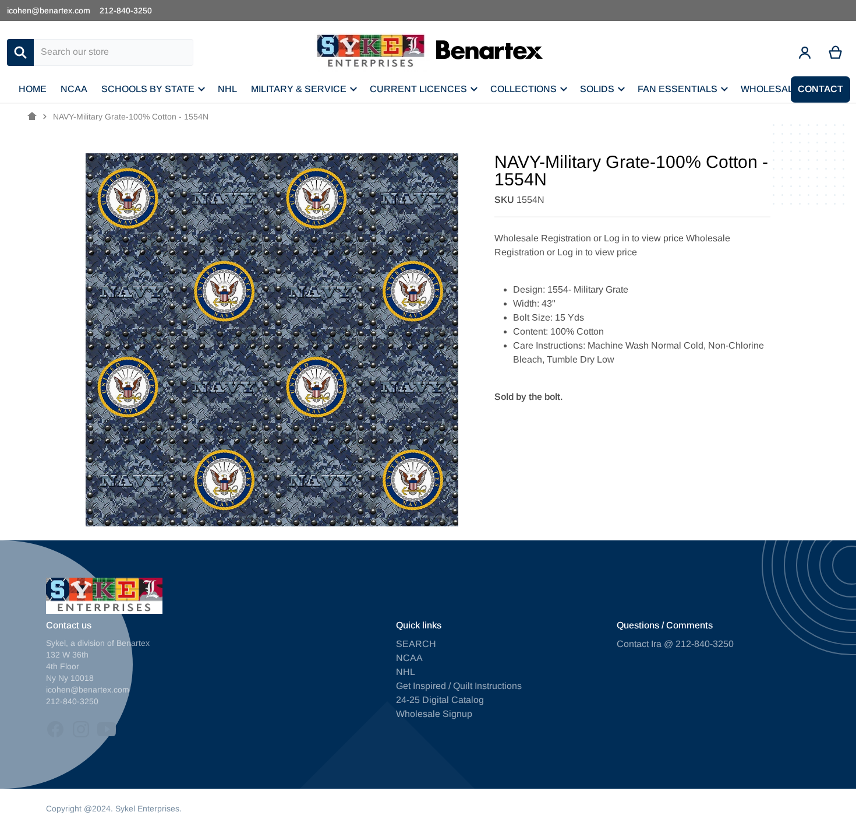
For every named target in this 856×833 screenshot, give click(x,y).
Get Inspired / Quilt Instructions (459, 686)
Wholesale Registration (542, 238)
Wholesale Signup (434, 714)
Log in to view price (644, 238)
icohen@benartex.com (48, 10)
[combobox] (113, 52)
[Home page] (32, 116)
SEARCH (416, 644)
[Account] (805, 52)
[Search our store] (20, 52)
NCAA (409, 658)
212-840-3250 (126, 10)
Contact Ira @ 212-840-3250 (675, 644)
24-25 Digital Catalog (440, 700)
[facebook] (55, 729)
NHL (405, 672)
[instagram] (81, 729)
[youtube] (106, 729)
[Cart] (836, 52)
